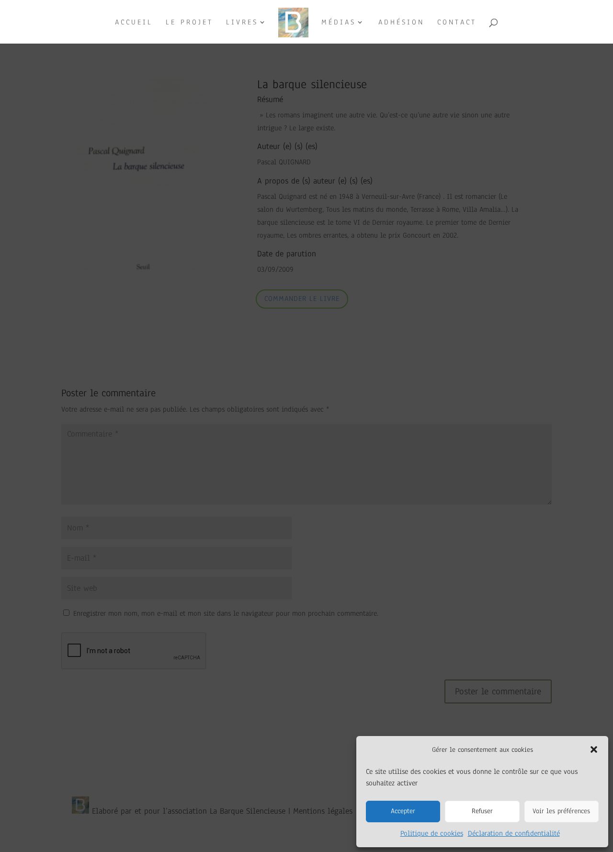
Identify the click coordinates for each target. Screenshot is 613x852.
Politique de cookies (431, 833)
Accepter (403, 811)
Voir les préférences (561, 811)
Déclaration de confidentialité (514, 833)
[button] (594, 749)
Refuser (482, 811)
